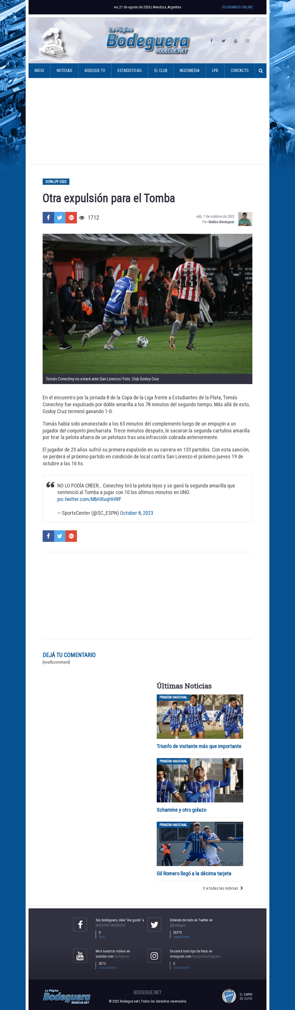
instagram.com (195, 956)
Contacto (240, 70)
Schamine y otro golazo (181, 810)
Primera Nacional (173, 698)
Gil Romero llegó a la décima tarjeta (194, 873)
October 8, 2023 (136, 513)
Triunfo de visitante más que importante (199, 746)
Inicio (39, 70)
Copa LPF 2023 (56, 182)
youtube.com (112, 956)
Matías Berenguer (221, 222)
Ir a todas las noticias (220, 888)
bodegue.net (148, 992)
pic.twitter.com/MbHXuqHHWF (89, 499)
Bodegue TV (95, 70)
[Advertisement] (147, 121)
